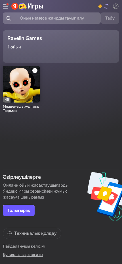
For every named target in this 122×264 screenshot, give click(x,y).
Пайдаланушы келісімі (24, 246)
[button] (104, 6)
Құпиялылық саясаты (23, 254)
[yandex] (27, 6)
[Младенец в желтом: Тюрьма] (21, 84)
